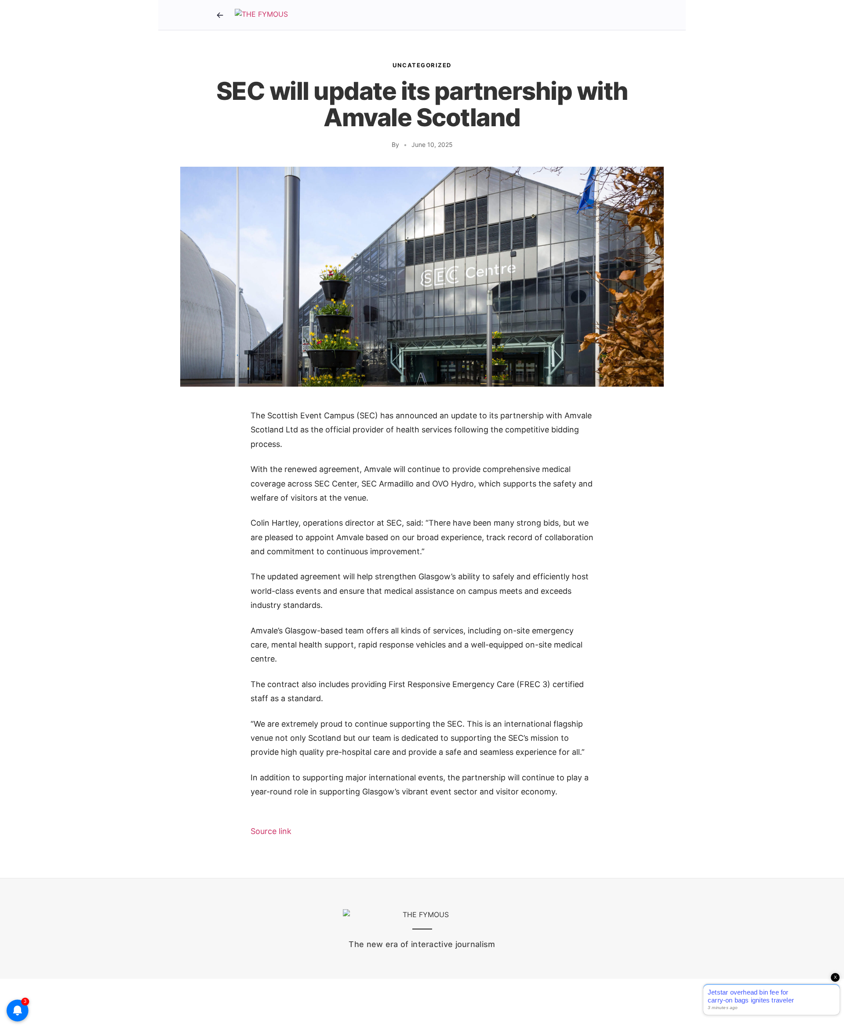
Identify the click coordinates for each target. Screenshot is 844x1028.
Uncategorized (422, 65)
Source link (271, 831)
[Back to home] (220, 15)
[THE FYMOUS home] (261, 15)
